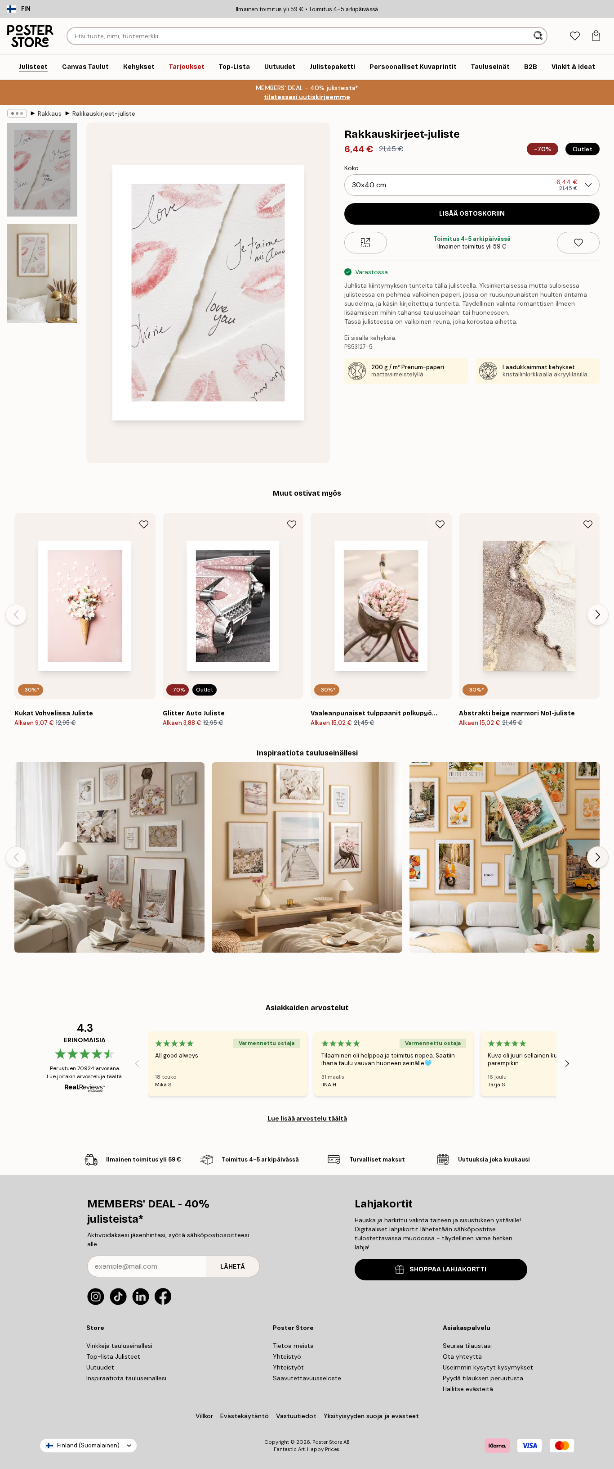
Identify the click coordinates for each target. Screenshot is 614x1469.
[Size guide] (365, 242)
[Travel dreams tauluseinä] (504, 857)
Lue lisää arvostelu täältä (307, 1118)
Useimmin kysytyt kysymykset (488, 1367)
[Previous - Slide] (16, 614)
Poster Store (327, 1442)
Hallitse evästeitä (468, 1389)
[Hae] (539, 36)
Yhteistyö (287, 1356)
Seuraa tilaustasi (467, 1346)
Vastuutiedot (296, 1416)
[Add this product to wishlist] (578, 242)
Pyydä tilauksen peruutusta (483, 1378)
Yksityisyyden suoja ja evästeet (371, 1416)
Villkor (204, 1416)
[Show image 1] (42, 170)
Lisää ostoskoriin (472, 213)
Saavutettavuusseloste (307, 1378)
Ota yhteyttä (462, 1356)
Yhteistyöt (288, 1367)
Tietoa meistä (293, 1346)
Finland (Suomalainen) (88, 1445)
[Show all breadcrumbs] (17, 113)
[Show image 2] (42, 273)
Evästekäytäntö (244, 1416)
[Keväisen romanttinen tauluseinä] (109, 857)
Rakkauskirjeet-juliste (103, 114)
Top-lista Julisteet (113, 1356)
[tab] (574, 36)
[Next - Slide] (598, 614)
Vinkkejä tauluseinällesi (119, 1346)
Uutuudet (100, 1367)
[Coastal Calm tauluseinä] (307, 857)
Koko (351, 168)
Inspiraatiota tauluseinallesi (126, 1378)
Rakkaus (50, 114)
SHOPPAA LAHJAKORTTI (447, 1269)
